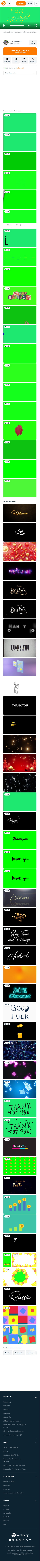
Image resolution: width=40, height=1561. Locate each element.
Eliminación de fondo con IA (13, 1445)
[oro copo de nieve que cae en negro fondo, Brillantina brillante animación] (19, 743)
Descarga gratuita (20, 51)
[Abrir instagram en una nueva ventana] (12, 1556)
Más (4, 1541)
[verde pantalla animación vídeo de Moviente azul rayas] (19, 333)
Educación (7, 1431)
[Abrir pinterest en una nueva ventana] (19, 1556)
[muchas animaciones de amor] (19, 141)
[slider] (17, 25)
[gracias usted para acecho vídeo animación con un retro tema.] (19, 647)
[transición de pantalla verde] (19, 352)
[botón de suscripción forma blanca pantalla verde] (19, 218)
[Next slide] (31, 1366)
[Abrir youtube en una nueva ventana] (29, 1556)
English (6, 1522)
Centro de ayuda (9, 1498)
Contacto (6, 1502)
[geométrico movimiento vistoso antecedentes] (19, 1329)
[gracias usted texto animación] (19, 704)
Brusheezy (7, 1416)
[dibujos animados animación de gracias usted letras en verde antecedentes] (19, 1107)
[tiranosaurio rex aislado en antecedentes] (19, 429)
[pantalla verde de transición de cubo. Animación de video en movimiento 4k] (19, 487)
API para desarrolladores (12, 1435)
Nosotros (6, 1505)
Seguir (33, 43)
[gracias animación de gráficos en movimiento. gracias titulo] (19, 839)
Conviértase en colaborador (13, 1509)
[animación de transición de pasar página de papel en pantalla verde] (19, 198)
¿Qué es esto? (20, 68)
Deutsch (6, 1533)
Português (7, 1529)
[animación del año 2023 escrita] (19, 122)
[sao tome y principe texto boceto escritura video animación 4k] (19, 935)
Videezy (6, 1423)
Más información (10, 72)
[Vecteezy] (3, 3)
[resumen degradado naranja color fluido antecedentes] (19, 973)
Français (6, 1537)
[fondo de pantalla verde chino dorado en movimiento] (19, 1165)
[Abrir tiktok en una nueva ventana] (22, 1556)
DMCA (5, 1465)
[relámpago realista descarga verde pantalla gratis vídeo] (19, 391)
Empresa (6, 1427)
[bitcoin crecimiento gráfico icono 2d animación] (19, 1203)
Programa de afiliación (11, 1469)
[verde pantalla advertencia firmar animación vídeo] (19, 160)
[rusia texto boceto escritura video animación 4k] (19, 1310)
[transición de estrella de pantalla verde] (19, 410)
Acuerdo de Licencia (10, 1461)
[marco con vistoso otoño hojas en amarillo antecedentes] (15, 1274)
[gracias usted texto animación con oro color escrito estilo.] (19, 724)
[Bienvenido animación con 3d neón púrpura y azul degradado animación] (19, 570)
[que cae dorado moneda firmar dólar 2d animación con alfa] (19, 1030)
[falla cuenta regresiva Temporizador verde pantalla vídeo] (19, 256)
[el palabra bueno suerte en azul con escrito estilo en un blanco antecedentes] (19, 1011)
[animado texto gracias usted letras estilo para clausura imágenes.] (19, 1242)
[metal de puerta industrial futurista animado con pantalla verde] (19, 275)
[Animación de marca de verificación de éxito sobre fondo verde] (19, 372)
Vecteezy (6, 1420)
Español (6, 1526)
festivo (7, 1367)
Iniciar (30, 3)
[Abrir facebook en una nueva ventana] (9, 1556)
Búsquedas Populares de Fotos (14, 1479)
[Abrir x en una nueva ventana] (26, 1556)
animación (19, 1367)
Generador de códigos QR (12, 1449)
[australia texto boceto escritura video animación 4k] (19, 954)
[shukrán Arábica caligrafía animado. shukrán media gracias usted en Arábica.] (19, 531)
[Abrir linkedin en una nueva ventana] (16, 1556)
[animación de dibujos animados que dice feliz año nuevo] (19, 801)
